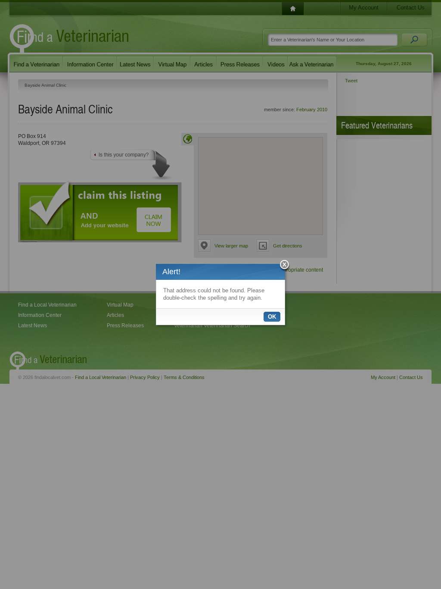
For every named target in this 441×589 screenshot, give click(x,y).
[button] (285, 266)
